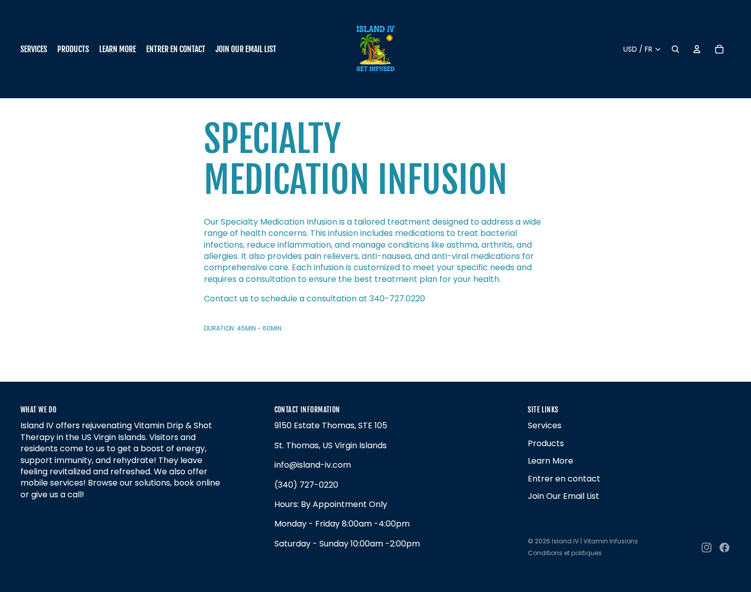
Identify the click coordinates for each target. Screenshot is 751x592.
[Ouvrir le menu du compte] (697, 49)
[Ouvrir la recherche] (675, 49)
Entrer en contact (564, 479)
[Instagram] (706, 547)
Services (544, 425)
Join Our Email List (563, 496)
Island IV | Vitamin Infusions (595, 541)
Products (546, 443)
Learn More (550, 461)
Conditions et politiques (565, 553)
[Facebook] (724, 547)
